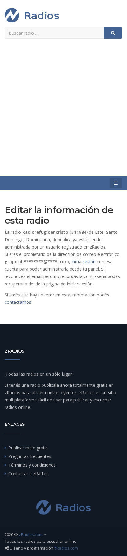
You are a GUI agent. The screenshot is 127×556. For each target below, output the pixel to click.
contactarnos (18, 302)
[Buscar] (113, 33)
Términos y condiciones (32, 465)
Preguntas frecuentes (29, 456)
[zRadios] (32, 15)
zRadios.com (31, 534)
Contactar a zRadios (28, 473)
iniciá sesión (84, 261)
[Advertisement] (63, 109)
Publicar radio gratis (28, 448)
